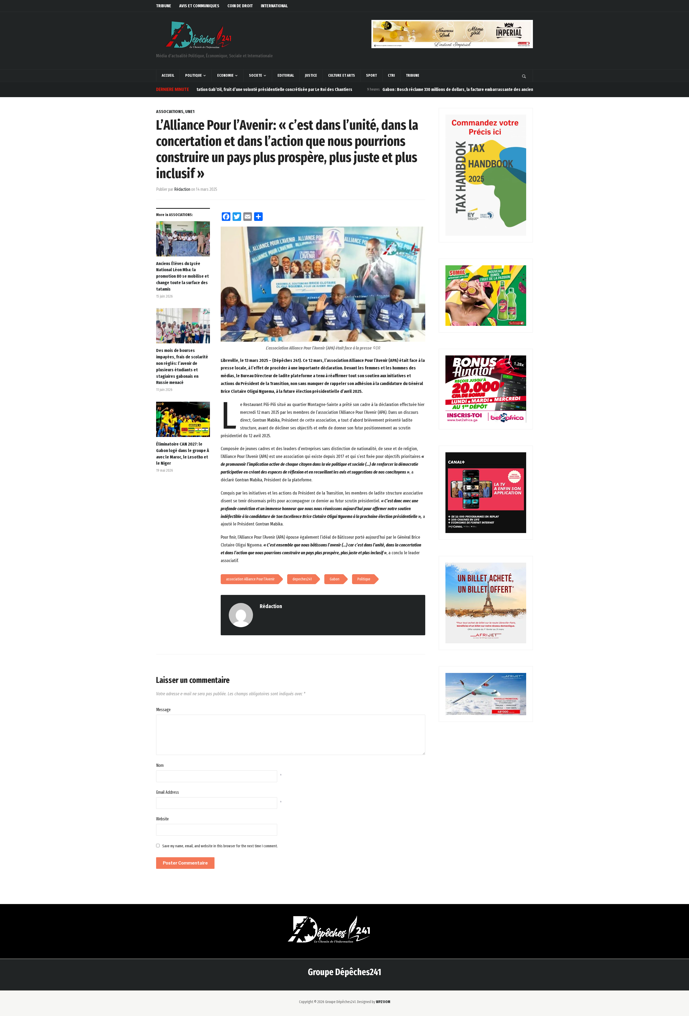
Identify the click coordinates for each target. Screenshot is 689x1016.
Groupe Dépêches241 (344, 972)
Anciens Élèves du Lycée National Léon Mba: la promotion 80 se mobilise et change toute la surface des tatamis (182, 276)
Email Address (167, 792)
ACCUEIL (168, 75)
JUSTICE (311, 75)
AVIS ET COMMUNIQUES (199, 5)
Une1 (190, 111)
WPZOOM (383, 1002)
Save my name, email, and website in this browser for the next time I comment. (220, 846)
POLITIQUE (193, 75)
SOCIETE (255, 75)
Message (163, 709)
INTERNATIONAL (274, 5)
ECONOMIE (225, 75)
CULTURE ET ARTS (341, 75)
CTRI (391, 75)
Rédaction (182, 189)
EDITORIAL (285, 75)
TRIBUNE (163, 5)
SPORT (371, 75)
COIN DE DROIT (240, 5)
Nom (160, 765)
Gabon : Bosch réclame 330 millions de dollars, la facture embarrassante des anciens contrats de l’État (443, 89)
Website (162, 818)
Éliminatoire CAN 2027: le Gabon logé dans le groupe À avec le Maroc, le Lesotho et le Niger (182, 453)
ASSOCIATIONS (169, 111)
